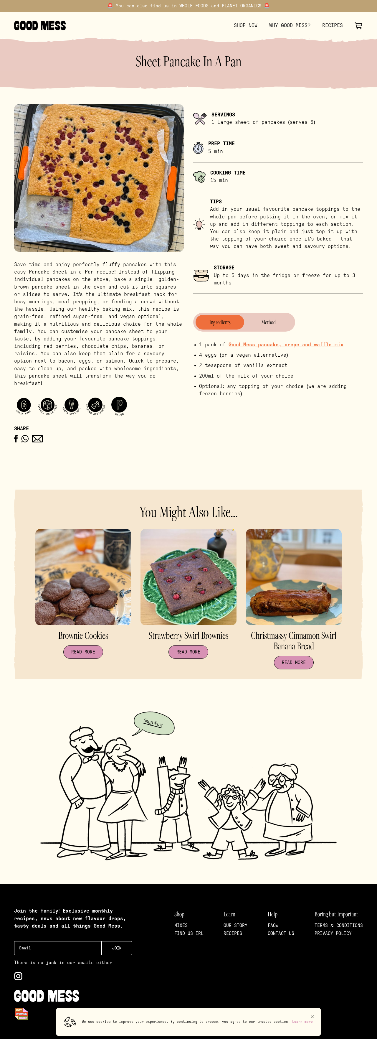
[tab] (220, 322)
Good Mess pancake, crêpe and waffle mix (286, 345)
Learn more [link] (302, 1021)
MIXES (181, 925)
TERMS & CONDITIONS (339, 925)
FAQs (273, 925)
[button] (312, 1016)
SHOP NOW (245, 25)
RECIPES (332, 25)
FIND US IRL (189, 933)
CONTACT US (281, 933)
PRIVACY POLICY (333, 933)
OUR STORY (235, 925)
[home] (40, 25)
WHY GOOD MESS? (289, 25)
